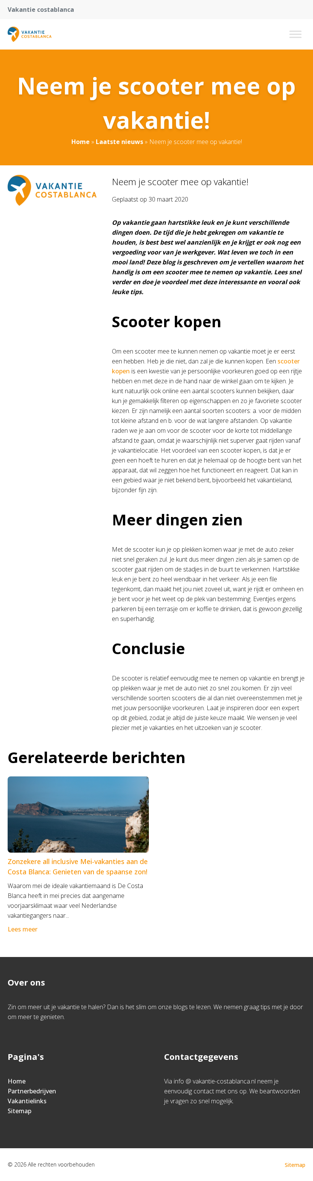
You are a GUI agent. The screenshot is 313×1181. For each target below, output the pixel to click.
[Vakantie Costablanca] (30, 34)
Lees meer (22, 929)
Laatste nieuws (119, 142)
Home (80, 142)
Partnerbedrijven (32, 1091)
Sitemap (19, 1111)
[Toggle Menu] (295, 34)
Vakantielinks (27, 1101)
